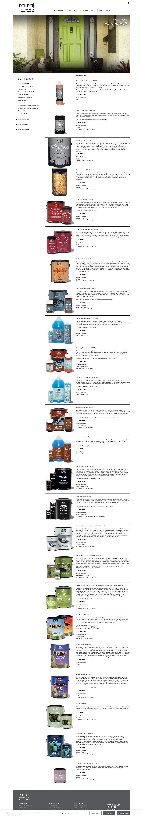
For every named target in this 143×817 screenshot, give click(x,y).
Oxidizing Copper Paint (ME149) (86, 348)
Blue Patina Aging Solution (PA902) (87, 318)
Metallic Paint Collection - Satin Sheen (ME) (89, 555)
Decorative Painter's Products (27, 92)
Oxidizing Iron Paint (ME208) (85, 407)
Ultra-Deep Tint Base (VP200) (85, 733)
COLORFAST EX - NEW (25, 86)
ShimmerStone (22, 103)
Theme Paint (22, 111)
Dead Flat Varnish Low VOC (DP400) (87, 229)
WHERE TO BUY (104, 10)
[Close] (140, 813)
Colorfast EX (22, 89)
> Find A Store (81, 94)
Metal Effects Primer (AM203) (85, 466)
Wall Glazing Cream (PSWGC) (85, 110)
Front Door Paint (23, 94)
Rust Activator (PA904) (83, 437)
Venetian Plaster (23, 113)
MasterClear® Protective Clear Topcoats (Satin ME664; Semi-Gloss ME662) (99, 585)
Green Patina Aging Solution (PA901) (87, 377)
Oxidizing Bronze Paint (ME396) (86, 288)
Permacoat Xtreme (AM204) (84, 496)
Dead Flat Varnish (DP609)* (84, 199)
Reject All (109, 813)
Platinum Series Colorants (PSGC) (86, 81)
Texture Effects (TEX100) (84, 259)
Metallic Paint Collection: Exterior (28, 108)
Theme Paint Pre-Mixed (83, 644)
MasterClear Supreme (25, 97)
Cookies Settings (95, 813)
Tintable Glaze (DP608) (83, 170)
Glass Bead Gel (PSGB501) (84, 140)
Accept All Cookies (123, 813)
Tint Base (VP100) (81, 703)
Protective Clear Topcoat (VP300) (86, 763)
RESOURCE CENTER (88, 10)
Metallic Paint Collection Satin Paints (29, 105)
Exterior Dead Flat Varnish (84, 674)
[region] (71, 813)
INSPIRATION (73, 10)
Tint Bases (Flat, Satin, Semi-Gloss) (87, 615)
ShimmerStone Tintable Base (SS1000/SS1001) (91, 526)
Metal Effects (22, 100)
